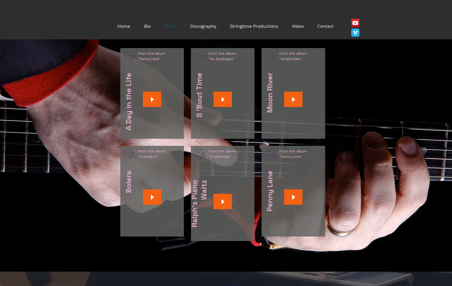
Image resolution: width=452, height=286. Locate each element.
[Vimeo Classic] (355, 33)
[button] (254, 26)
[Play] (152, 99)
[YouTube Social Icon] (355, 23)
